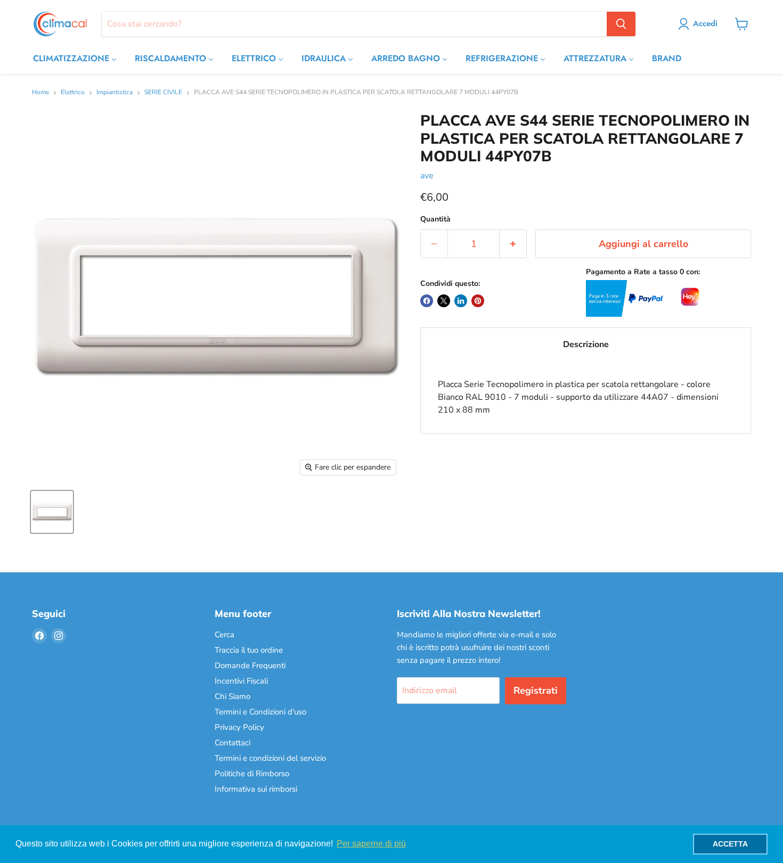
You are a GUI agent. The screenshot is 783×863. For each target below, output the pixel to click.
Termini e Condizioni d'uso (260, 711)
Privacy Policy (239, 727)
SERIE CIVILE (163, 92)
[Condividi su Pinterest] (477, 300)
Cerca (224, 634)
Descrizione (586, 344)
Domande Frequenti (250, 665)
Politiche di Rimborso (252, 773)
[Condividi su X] (443, 300)
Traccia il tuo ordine (249, 650)
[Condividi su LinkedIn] (460, 300)
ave (427, 176)
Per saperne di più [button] (371, 843)
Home (40, 92)
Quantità (435, 219)
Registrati (535, 690)
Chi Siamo (232, 696)
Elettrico (73, 92)
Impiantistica (114, 92)
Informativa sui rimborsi (256, 789)
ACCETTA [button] (730, 844)
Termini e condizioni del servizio (270, 758)
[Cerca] (621, 24)
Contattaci (232, 742)
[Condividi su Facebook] (426, 300)
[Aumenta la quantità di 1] (513, 244)
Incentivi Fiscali (241, 681)
